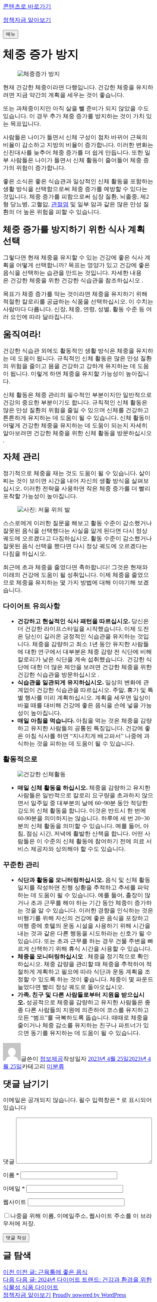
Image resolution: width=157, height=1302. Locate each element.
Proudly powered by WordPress (89, 1295)
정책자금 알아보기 (27, 20)
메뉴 (10, 34)
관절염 (60, 204)
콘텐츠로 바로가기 (27, 6)
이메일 (14, 1188)
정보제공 (51, 1059)
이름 (11, 1175)
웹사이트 (14, 1202)
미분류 (55, 1066)
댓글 (9, 1161)
